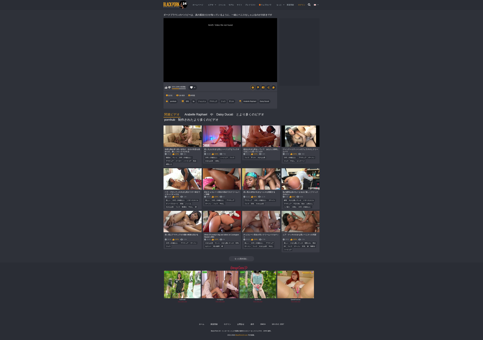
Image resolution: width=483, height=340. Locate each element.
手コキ (231, 101)
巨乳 (187, 101)
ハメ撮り (287, 207)
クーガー (179, 161)
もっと (279, 5)
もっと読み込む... (241, 259)
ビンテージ (301, 161)
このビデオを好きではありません (169, 87)
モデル (231, 5)
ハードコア (187, 161)
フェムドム (202, 101)
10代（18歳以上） (185, 157)
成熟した (169, 164)
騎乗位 (184, 207)
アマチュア (213, 101)
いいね (166, 87)
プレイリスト (250, 5)
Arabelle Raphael (250, 101)
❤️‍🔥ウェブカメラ (265, 5)
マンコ (174, 157)
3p (194, 101)
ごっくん (188, 204)
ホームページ (198, 5)
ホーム (201, 324)
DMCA (263, 324)
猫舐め (168, 157)
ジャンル (222, 5)
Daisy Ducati (264, 101)
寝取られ (308, 243)
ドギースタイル (192, 200)
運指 (181, 204)
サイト (239, 5)
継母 (285, 200)
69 (285, 246)
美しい (168, 200)
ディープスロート (172, 204)
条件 (252, 324)
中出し (292, 161)
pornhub (173, 101)
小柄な (217, 161)
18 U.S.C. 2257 (278, 324)
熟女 (194, 161)
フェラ (223, 101)
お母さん (310, 204)
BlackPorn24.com (241, 335)
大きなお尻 (209, 161)
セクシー (208, 246)
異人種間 (216, 246)
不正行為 (296, 204)
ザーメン (311, 157)
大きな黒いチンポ (295, 200)
